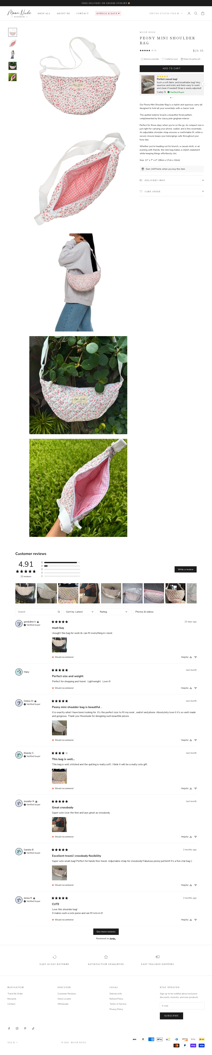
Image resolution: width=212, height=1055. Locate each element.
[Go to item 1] (12, 32)
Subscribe (171, 1015)
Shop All (44, 13)
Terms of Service (118, 1003)
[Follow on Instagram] (17, 1028)
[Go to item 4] (12, 66)
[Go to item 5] (12, 77)
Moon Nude (148, 32)
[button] (204, 84)
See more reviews (106, 931)
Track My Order (15, 993)
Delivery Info (116, 993)
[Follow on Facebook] (9, 1028)
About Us (63, 13)
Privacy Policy (116, 1009)
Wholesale (63, 1003)
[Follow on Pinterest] (25, 1028)
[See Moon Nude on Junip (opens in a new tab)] (113, 938)
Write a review (185, 569)
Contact (82, 13)
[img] (38, 621)
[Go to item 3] (12, 54)
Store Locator (64, 998)
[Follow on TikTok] (33, 1028)
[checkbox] (147, 612)
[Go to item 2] (12, 43)
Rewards (11, 998)
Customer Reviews (67, 993)
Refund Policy (116, 998)
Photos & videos (144, 612)
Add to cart (172, 68)
